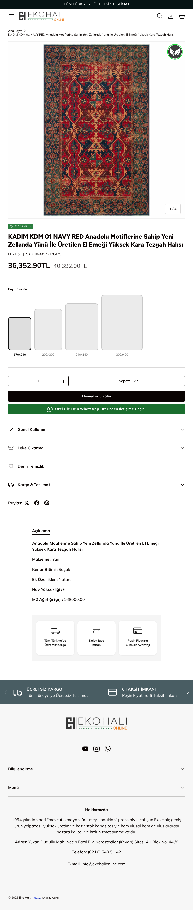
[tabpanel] (96, 573)
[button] (181, 16)
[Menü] (11, 16)
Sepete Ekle (129, 381)
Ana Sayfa (15, 31)
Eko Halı (14, 254)
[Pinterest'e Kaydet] (47, 503)
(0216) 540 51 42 (104, 851)
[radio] (19, 337)
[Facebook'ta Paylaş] (37, 503)
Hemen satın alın (96, 396)
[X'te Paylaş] (27, 503)
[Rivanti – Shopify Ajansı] (37, 898)
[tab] (41, 530)
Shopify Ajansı (50, 897)
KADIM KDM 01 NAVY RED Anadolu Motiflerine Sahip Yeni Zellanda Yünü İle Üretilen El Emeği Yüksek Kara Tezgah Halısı (91, 34)
